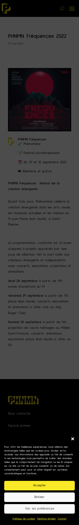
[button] (73, 439)
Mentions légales (46, 519)
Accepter (39, 485)
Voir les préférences (39, 508)
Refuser (39, 497)
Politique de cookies (24, 519)
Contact (62, 519)
